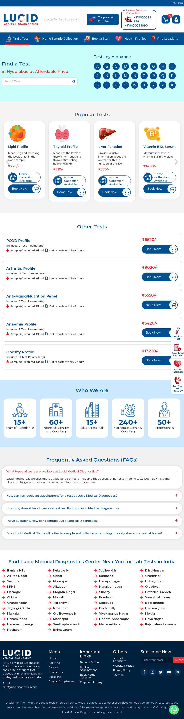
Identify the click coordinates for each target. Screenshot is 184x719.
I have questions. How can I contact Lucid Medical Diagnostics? (52, 521)
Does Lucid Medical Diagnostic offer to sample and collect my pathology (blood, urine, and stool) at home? (84, 533)
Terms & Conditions (119, 660)
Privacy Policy (121, 670)
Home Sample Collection (60, 38)
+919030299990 (136, 25)
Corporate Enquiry (105, 19)
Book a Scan (101, 38)
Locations (55, 677)
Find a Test (20, 38)
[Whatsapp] (174, 710)
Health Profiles (135, 38)
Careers (53, 667)
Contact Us (56, 672)
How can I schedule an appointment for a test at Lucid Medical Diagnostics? (62, 495)
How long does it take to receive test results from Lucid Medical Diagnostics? (62, 508)
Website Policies (123, 666)
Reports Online (89, 662)
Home (53, 658)
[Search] (81, 20)
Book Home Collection (87, 676)
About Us (54, 663)
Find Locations (167, 38)
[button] (8, 162)
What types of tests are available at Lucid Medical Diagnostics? (52, 471)
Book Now (19, 188)
